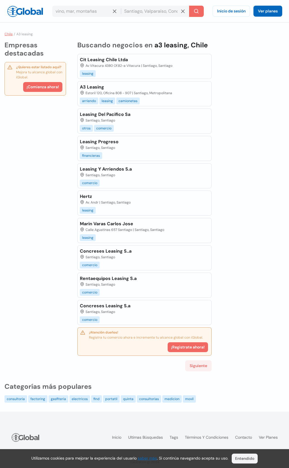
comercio (103, 128)
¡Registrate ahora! (188, 347)
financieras (91, 155)
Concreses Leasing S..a (106, 251)
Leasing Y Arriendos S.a (106, 169)
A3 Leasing (92, 87)
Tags (174, 437)
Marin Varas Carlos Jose (106, 224)
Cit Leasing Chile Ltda (104, 60)
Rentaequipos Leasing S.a (108, 278)
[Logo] (25, 11)
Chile (9, 34)
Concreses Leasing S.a (105, 306)
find (96, 399)
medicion (172, 399)
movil (189, 399)
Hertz (86, 196)
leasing (87, 73)
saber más (147, 458)
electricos (80, 399)
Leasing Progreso (99, 142)
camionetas (128, 101)
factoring (37, 399)
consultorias (149, 399)
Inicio (116, 437)
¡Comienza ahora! (43, 86)
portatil (111, 399)
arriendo (89, 101)
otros (86, 128)
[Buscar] (196, 11)
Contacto (243, 437)
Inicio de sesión (231, 11)
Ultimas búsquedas (145, 437)
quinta (128, 399)
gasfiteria (58, 399)
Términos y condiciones (206, 437)
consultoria (16, 399)
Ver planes (268, 11)
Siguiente (198, 365)
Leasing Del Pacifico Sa (105, 114)
